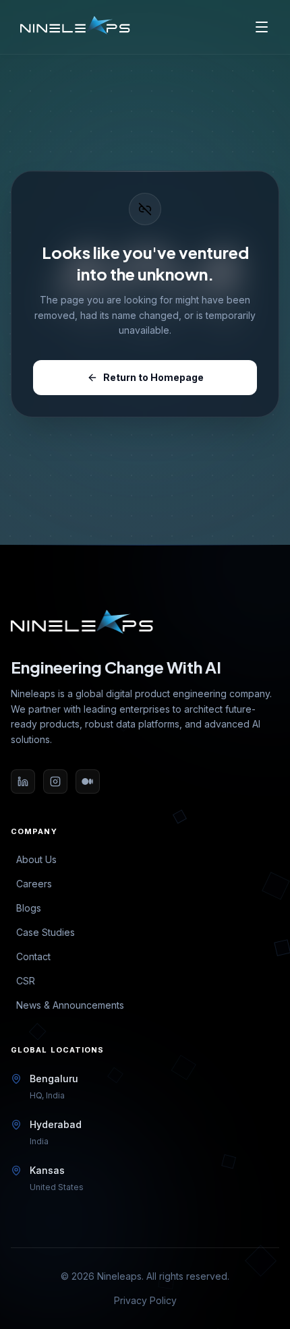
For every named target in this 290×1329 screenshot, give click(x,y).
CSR (25, 980)
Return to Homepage (153, 377)
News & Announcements (70, 1005)
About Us (36, 859)
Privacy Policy (145, 1300)
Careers (34, 883)
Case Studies (45, 932)
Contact (33, 956)
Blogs (28, 908)
